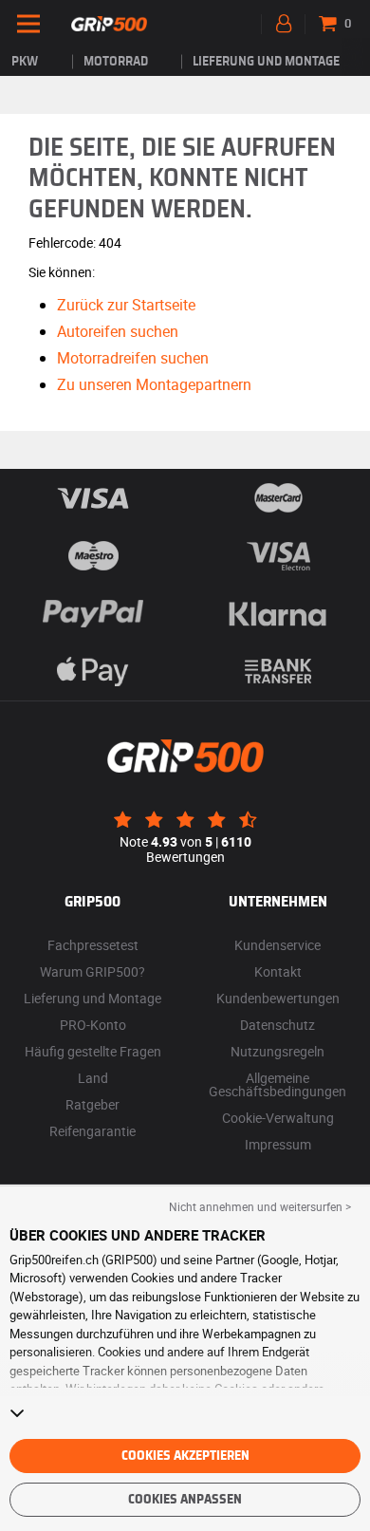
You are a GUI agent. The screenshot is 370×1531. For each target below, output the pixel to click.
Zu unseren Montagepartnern (154, 384)
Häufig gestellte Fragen (93, 1051)
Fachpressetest (93, 945)
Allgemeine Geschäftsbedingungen (277, 1084)
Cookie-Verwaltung (278, 1118)
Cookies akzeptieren (185, 1456)
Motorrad (115, 61)
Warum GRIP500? (92, 971)
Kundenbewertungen (278, 998)
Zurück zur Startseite (126, 304)
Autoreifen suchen (117, 331)
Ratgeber (92, 1104)
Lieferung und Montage (266, 61)
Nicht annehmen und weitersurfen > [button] (260, 1206)
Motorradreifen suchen (133, 357)
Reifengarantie (92, 1131)
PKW (24, 61)
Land (93, 1078)
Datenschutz (277, 1025)
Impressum (278, 1144)
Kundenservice (277, 945)
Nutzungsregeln (277, 1051)
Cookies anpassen (185, 1499)
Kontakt (278, 971)
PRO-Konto (93, 1025)
